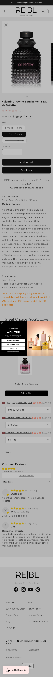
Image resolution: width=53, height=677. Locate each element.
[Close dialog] (1, 322)
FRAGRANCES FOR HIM (13, 344)
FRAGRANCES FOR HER (13, 340)
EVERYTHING (13, 348)
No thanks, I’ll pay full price (13, 351)
